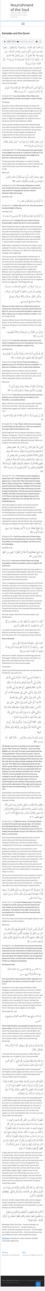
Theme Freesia (31, 1280)
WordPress (39, 1280)
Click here (5, 1238)
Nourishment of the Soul (21, 7)
